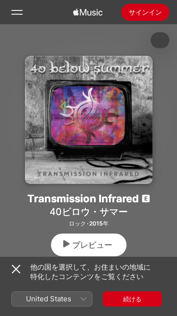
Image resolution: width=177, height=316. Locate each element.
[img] (87, 12)
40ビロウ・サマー (89, 211)
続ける (132, 299)
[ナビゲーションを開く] (17, 12)
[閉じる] (16, 269)
